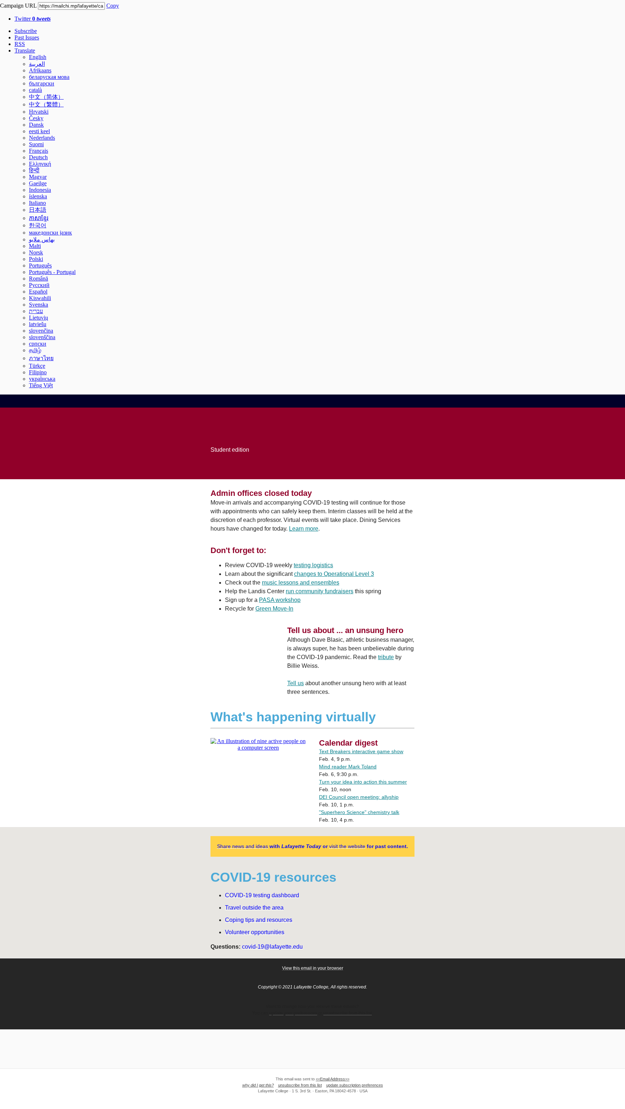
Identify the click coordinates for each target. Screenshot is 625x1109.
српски (37, 344)
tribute (386, 657)
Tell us (295, 683)
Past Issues (26, 37)
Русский (39, 285)
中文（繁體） (46, 104)
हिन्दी (34, 170)
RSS (19, 44)
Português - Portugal (52, 272)
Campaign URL (18, 6)
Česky (36, 118)
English (37, 57)
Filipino (38, 372)
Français (38, 151)
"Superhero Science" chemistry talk (359, 812)
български (41, 83)
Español (38, 291)
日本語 (37, 210)
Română (38, 278)
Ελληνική (40, 164)
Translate (24, 50)
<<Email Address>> (332, 1079)
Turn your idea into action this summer (363, 782)
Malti (35, 246)
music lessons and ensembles (300, 582)
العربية (37, 64)
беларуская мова (49, 77)
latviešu (37, 324)
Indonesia (40, 190)
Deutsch (38, 157)
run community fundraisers (319, 591)
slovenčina (41, 331)
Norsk (36, 252)
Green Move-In (274, 609)
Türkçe (37, 366)
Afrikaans (40, 70)
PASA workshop (280, 600)
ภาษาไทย (41, 358)
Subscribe (25, 31)
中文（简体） (46, 97)
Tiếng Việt (41, 385)
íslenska (38, 196)
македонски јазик (50, 232)
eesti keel (39, 131)
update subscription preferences (354, 1085)
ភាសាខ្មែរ (38, 218)
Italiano (37, 203)
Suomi (36, 144)
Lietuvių (38, 318)
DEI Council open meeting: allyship (359, 797)
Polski (36, 259)
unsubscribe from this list (300, 1085)
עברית (36, 311)
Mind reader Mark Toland (348, 766)
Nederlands (42, 138)
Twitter (32, 19)
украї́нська (42, 379)
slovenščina (42, 337)
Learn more (303, 529)
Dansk (36, 125)
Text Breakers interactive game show (361, 751)
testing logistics (313, 565)
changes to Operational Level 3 (334, 574)
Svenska (38, 305)
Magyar (38, 177)
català (35, 90)
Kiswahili (40, 298)
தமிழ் (35, 350)
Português (40, 265)
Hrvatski (38, 112)
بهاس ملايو (42, 239)
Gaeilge (38, 183)
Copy (112, 6)
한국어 (37, 225)
